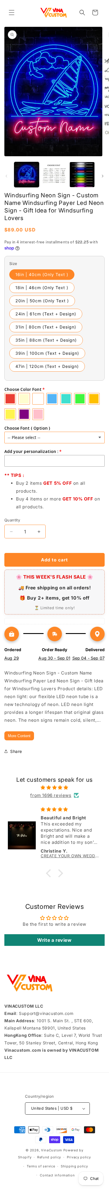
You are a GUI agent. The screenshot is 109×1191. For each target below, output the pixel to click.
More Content (19, 736)
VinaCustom (51, 1150)
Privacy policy (79, 1157)
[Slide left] (6, 176)
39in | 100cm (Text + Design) (47, 353)
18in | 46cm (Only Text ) (41, 287)
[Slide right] (102, 176)
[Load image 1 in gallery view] (26, 174)
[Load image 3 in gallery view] (82, 174)
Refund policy (49, 1157)
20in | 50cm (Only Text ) (42, 300)
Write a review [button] (54, 940)
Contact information (57, 1175)
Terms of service (41, 1166)
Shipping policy (74, 1166)
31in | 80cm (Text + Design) (45, 326)
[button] (11, 12)
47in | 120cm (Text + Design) (47, 366)
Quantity (12, 520)
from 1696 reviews (50, 795)
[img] (54, 787)
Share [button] (16, 751)
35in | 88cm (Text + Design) (46, 340)
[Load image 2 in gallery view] (54, 174)
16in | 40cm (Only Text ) (41, 274)
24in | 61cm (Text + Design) (45, 313)
